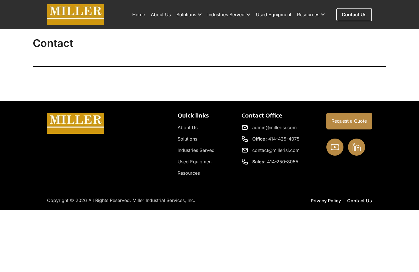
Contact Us (359, 200)
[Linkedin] (356, 147)
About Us (161, 14)
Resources (308, 14)
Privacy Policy (326, 200)
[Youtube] (334, 147)
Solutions (186, 14)
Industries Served (226, 14)
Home (138, 14)
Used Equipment (273, 14)
